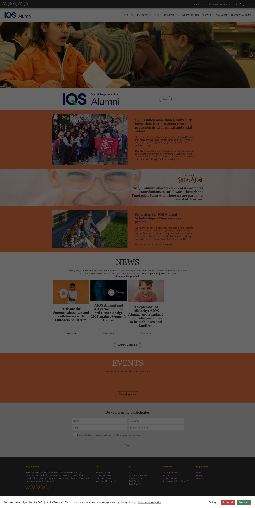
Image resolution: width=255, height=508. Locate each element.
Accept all (243, 502)
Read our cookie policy (149, 502)
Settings (213, 502)
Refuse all (228, 502)
